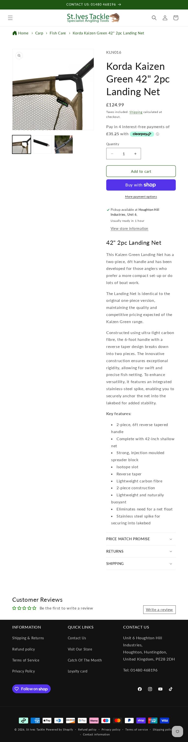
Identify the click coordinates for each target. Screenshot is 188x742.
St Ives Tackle (35, 729)
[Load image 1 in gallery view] (21, 144)
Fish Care (58, 33)
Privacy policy (111, 729)
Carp (39, 33)
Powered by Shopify (59, 729)
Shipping (135, 112)
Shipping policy (163, 729)
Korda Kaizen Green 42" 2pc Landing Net (108, 33)
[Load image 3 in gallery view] (63, 144)
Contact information (96, 734)
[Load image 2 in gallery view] (42, 144)
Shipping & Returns (28, 638)
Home (23, 33)
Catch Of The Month (85, 660)
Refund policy (23, 649)
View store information (129, 228)
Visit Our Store (80, 649)
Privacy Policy (23, 671)
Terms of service (136, 729)
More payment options (141, 196)
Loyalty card (78, 671)
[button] (10, 17)
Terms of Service (25, 660)
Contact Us (77, 638)
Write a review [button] (159, 609)
